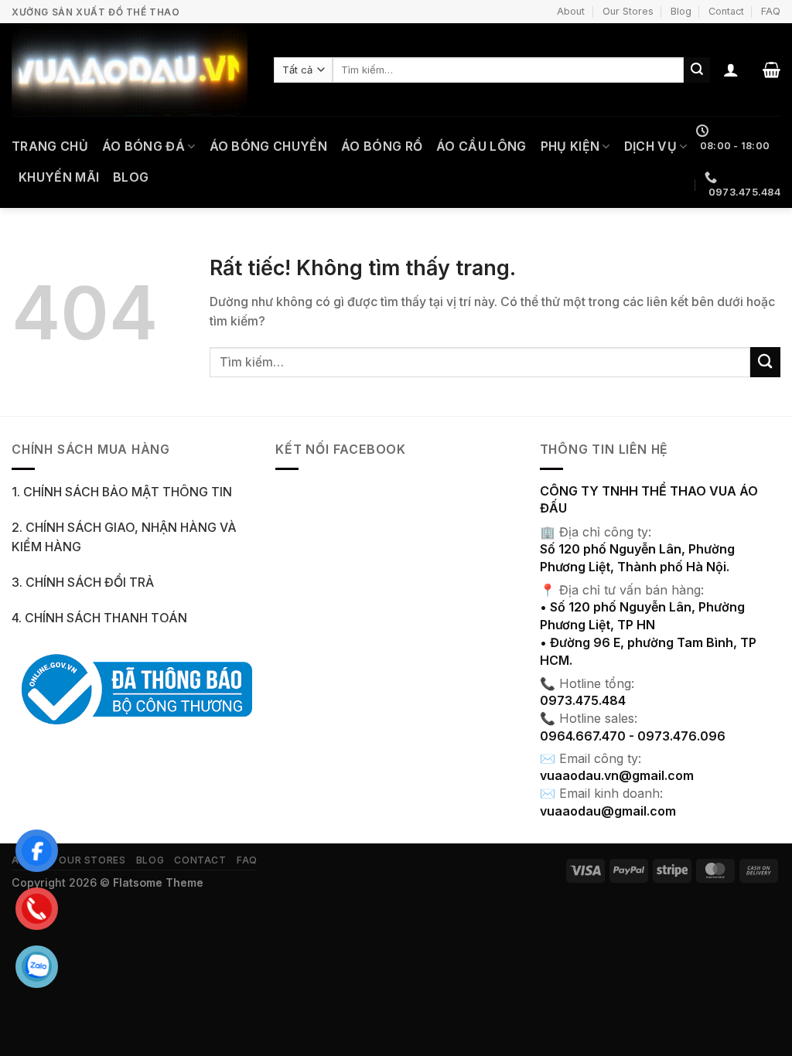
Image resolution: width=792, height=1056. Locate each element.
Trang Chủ (50, 146)
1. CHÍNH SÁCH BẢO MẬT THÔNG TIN (122, 492)
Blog (681, 11)
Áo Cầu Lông (481, 146)
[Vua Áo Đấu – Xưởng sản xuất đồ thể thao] (131, 69)
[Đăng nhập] (731, 70)
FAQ (770, 11)
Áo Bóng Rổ (381, 146)
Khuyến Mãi (59, 177)
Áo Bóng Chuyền (268, 146)
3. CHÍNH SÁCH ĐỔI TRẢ (83, 582)
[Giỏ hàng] (771, 70)
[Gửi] (697, 70)
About (571, 11)
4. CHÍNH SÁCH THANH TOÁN (99, 618)
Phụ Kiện (570, 146)
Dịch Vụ (650, 146)
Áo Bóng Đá (143, 146)
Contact (726, 11)
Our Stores (628, 11)
